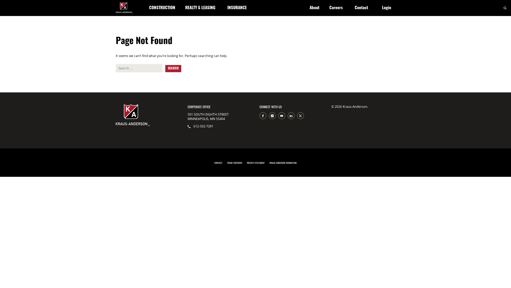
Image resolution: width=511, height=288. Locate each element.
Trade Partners (234, 162)
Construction (162, 8)
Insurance (237, 8)
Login (386, 8)
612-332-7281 (203, 126)
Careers (336, 8)
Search (173, 68)
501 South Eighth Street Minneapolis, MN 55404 (208, 116)
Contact (361, 8)
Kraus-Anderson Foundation (283, 162)
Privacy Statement (256, 162)
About (314, 8)
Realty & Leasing (200, 8)
